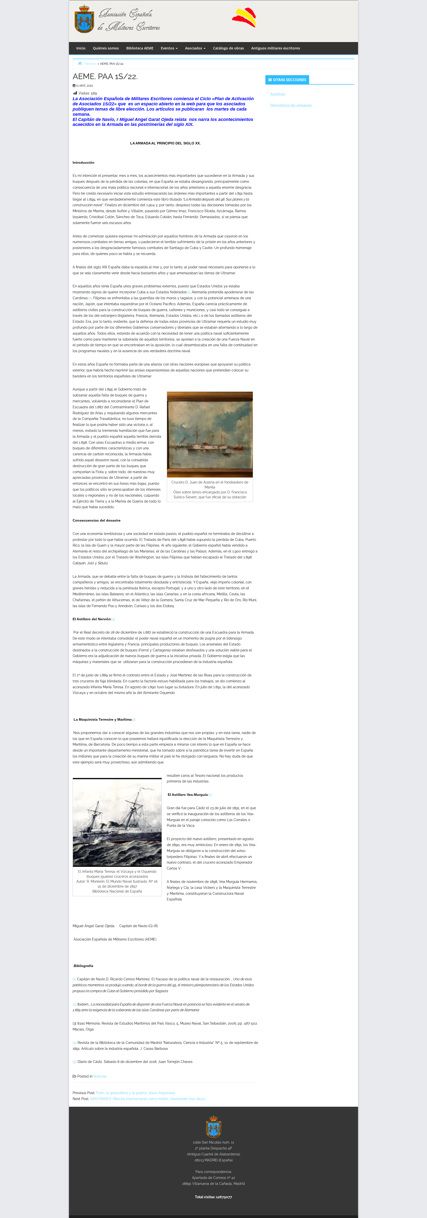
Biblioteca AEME (139, 48)
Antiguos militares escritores (275, 48)
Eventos (168, 48)
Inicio (80, 48)
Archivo (277, 94)
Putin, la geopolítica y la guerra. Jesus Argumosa (135, 1093)
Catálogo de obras (228, 48)
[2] (89, 298)
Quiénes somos (106, 48)
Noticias (100, 1076)
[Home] (80, 63)
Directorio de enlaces (291, 105)
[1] (188, 292)
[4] (134, 719)
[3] (113, 619)
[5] (210, 795)
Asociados (194, 48)
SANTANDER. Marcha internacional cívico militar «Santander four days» (148, 1099)
